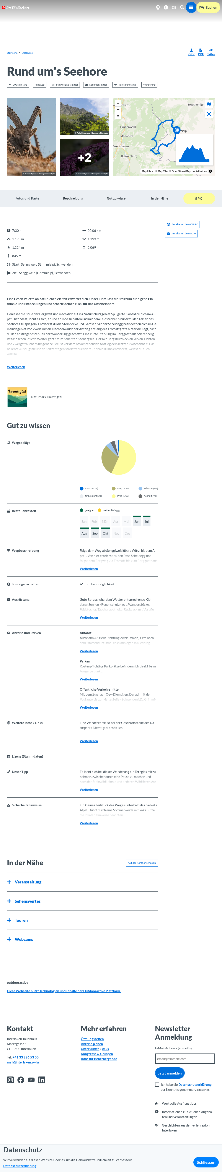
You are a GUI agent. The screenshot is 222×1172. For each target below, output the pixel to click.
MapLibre (147, 171)
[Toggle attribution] (210, 171)
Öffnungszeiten (92, 1039)
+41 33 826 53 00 (26, 1057)
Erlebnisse (27, 52)
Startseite (12, 52)
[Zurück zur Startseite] (16, 7)
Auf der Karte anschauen (142, 862)
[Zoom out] (118, 109)
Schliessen (206, 1162)
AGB (105, 1049)
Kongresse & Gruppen (97, 1054)
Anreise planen (92, 1044)
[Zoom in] (118, 103)
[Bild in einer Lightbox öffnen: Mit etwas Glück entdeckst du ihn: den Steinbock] (31, 137)
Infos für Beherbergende (99, 1059)
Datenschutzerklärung (195, 1084)
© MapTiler (161, 171)
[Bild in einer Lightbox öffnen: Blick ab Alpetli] (84, 116)
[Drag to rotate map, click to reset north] (118, 116)
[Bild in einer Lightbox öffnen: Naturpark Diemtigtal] (17, 397)
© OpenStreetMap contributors (188, 171)
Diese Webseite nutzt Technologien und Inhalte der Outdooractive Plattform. (64, 991)
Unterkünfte (90, 1049)
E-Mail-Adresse (173, 1048)
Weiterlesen (16, 367)
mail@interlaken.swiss (23, 1062)
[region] (164, 137)
